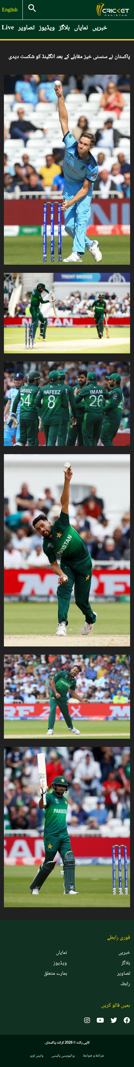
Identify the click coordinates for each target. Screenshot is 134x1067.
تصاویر (26, 28)
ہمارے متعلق (55, 973)
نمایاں (81, 28)
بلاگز (64, 28)
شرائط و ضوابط (93, 1056)
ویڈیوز (47, 28)
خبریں (99, 28)
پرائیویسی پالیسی (63, 1056)
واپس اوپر (36, 1056)
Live (8, 28)
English (10, 10)
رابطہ (125, 984)
